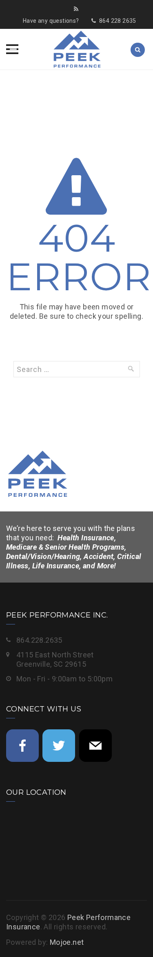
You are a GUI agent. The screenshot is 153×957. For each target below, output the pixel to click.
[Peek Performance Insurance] (76, 49)
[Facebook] (22, 745)
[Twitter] (58, 745)
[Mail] (95, 745)
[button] (12, 49)
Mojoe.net (67, 942)
